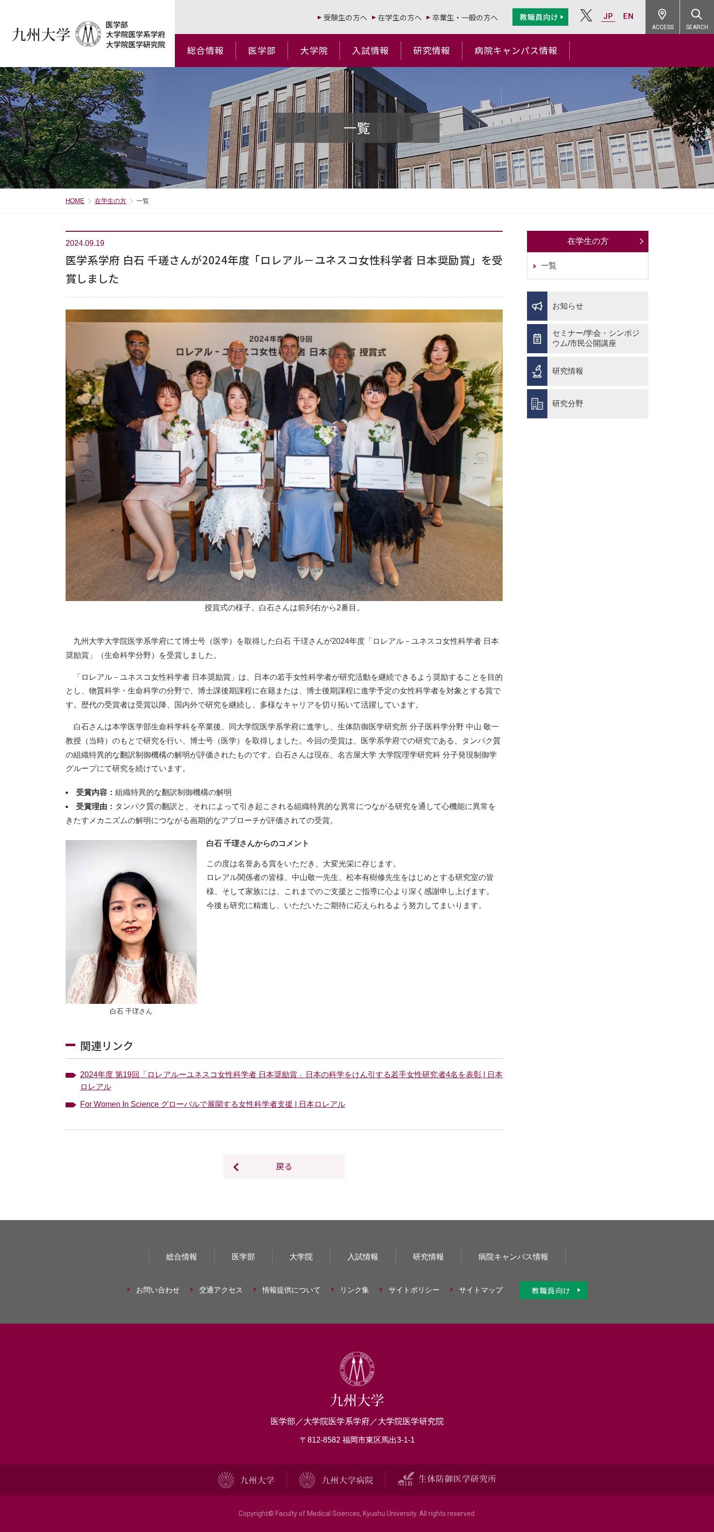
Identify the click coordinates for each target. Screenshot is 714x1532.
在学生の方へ (400, 17)
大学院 (314, 50)
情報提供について (291, 1290)
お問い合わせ (158, 1290)
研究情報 (431, 50)
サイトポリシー (414, 1290)
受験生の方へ (345, 17)
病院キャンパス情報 (516, 50)
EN (628, 16)
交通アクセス (221, 1290)
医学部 (262, 50)
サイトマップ (481, 1290)
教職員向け (539, 17)
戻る (284, 1166)
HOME (75, 201)
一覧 (549, 265)
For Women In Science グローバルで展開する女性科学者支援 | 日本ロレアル (212, 1104)
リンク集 (354, 1290)
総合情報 (205, 50)
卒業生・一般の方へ (465, 17)
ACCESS (663, 27)
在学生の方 (110, 201)
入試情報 (370, 50)
